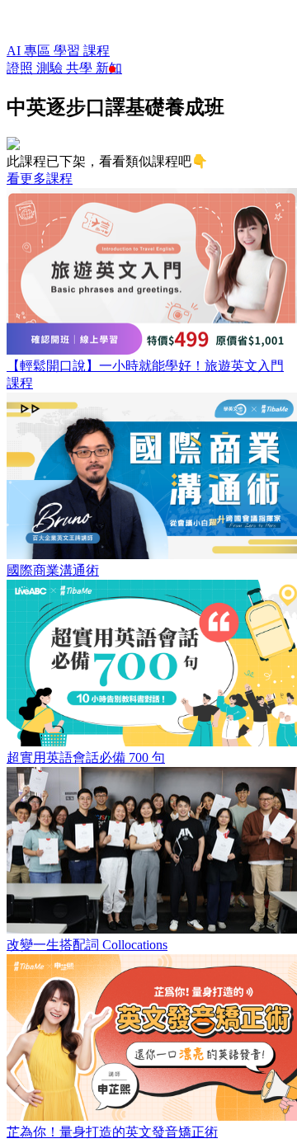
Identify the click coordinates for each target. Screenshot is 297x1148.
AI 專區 (30, 51)
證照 (21, 68)
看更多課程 (40, 179)
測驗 (51, 68)
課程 (96, 51)
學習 (68, 51)
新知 (109, 68)
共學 (81, 68)
